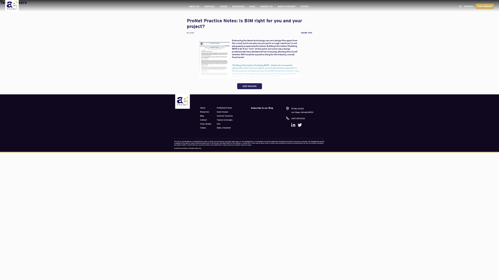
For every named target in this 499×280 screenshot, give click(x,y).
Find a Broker (484, 6)
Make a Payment (287, 6)
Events (305, 6)
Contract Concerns (225, 116)
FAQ (218, 124)
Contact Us (266, 6)
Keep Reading (250, 86)
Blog (252, 6)
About (202, 108)
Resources (238, 6)
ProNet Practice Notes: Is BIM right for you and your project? (244, 23)
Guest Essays (222, 112)
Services (210, 6)
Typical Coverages (224, 120)
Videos (223, 6)
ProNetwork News (224, 108)
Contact (203, 120)
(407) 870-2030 (298, 118)
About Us (194, 6)
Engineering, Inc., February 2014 (263, 76)
